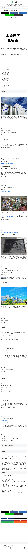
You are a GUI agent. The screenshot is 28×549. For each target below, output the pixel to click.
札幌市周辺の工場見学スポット (6, 85)
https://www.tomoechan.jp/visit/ (5, 191)
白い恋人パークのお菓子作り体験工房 (8, 216)
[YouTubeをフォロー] (20, 520)
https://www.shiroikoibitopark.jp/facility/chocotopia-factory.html (9, 232)
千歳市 (4, 448)
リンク (21, 546)
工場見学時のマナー (5, 87)
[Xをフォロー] (20, 518)
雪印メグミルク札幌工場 (6, 72)
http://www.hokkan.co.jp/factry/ (5, 420)
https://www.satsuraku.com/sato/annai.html (7, 163)
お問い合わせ (7, 546)
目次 (6, 69)
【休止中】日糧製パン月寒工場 (7, 84)
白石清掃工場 (4, 81)
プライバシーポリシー (23, 545)
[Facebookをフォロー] (7, 520)
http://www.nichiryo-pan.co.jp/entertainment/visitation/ (8, 442)
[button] (18, 15)
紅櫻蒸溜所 (4, 79)
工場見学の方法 (4, 86)
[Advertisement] (14, 23)
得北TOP (5, 545)
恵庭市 (7, 448)
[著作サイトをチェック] (7, 518)
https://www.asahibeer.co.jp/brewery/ (6, 324)
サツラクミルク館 (5, 73)
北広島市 (9, 448)
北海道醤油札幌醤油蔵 (6, 74)
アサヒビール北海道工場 (6, 78)
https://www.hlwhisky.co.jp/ (4, 350)
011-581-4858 (6, 337)
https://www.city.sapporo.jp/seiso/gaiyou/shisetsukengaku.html (10, 398)
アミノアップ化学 (5, 80)
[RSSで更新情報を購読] (20, 522)
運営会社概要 (14, 545)
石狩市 (13, 448)
